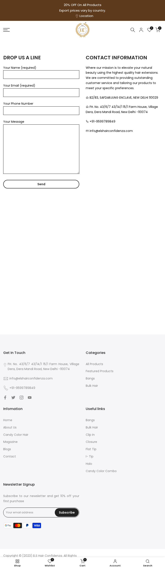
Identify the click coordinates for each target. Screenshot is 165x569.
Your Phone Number (18, 103)
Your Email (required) (19, 85)
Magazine (10, 442)
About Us (10, 427)
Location (86, 16)
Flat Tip (91, 449)
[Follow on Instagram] (21, 397)
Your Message (13, 121)
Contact (9, 456)
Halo (89, 464)
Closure (91, 442)
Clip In (90, 435)
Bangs (90, 378)
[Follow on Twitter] (13, 397)
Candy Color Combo (101, 471)
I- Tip (89, 456)
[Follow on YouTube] (30, 397)
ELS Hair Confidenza (47, 556)
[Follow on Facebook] (5, 397)
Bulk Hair (92, 386)
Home (7, 420)
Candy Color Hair (15, 435)
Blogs (7, 449)
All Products (94, 364)
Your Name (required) (19, 68)
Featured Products (99, 371)
